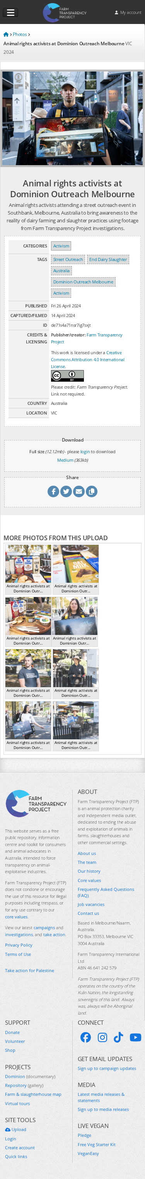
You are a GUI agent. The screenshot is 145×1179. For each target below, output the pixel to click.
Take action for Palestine (29, 970)
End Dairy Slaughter (107, 259)
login (85, 451)
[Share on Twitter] (66, 491)
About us (87, 853)
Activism (61, 246)
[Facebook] (86, 1037)
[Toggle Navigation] (10, 13)
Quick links (16, 1156)
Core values (89, 880)
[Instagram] (102, 1037)
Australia (61, 270)
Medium (65, 460)
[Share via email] (79, 491)
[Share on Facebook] (53, 491)
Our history (89, 871)
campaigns (44, 927)
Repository (24, 1085)
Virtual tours (17, 1103)
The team (87, 862)
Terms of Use (18, 954)
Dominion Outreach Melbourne (83, 282)
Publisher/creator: (68, 335)
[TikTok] (118, 1037)
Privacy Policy (18, 945)
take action (54, 934)
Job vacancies (91, 904)
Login (10, 1138)
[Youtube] (135, 1037)
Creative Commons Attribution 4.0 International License (88, 359)
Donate (12, 1032)
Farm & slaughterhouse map (33, 1094)
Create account (20, 1147)
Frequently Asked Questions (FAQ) (106, 892)
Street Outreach (68, 259)
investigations (19, 934)
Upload (18, 1129)
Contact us (88, 913)
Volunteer (15, 1041)
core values (16, 917)
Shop (10, 1050)
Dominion (30, 1076)
